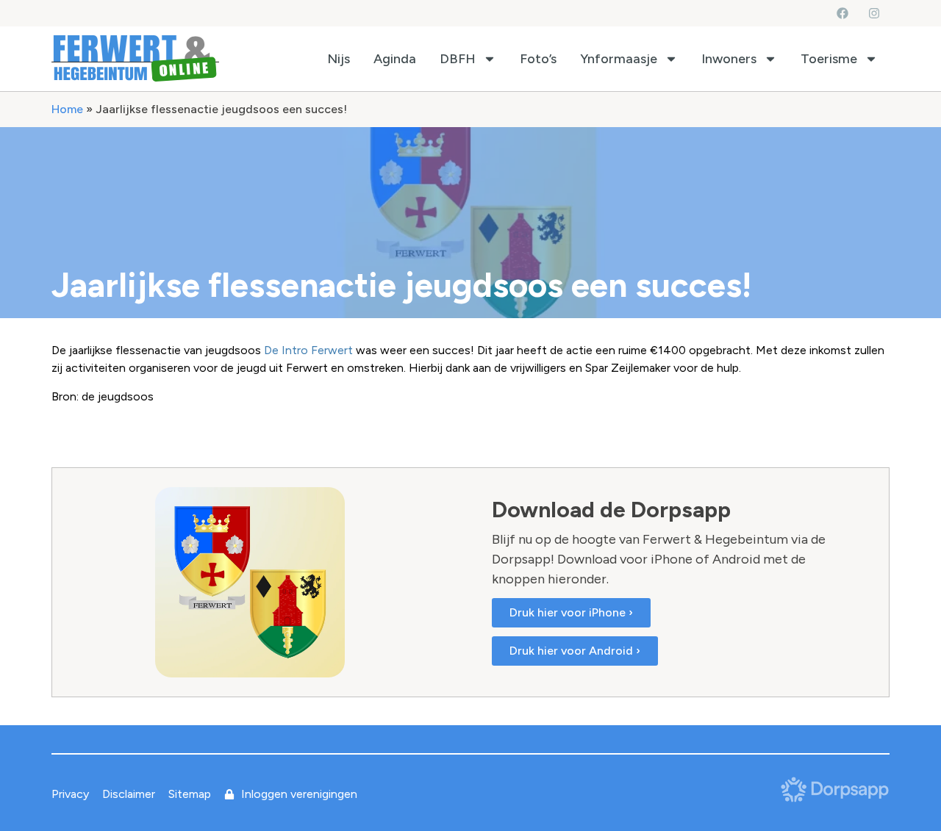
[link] (308, 350)
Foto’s (538, 59)
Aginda (394, 59)
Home (67, 109)
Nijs (338, 59)
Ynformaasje (618, 59)
